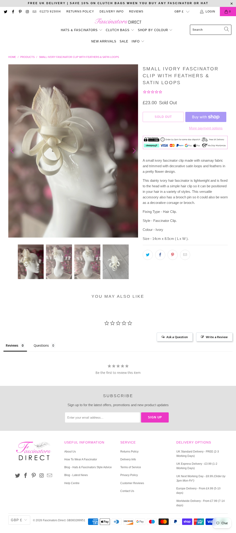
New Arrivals (103, 41)
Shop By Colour (153, 30)
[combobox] (210, 30)
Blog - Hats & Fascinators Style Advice (88, 467)
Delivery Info (112, 11)
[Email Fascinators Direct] (34, 11)
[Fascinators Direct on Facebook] (13, 11)
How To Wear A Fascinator (80, 459)
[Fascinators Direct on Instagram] (27, 11)
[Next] (133, 151)
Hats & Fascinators (79, 30)
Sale (124, 41)
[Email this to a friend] (185, 255)
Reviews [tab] (12, 345)
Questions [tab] (41, 345)
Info (136, 41)
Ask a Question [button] (177, 337)
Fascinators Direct (54, 520)
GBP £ (179, 11)
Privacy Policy (129, 475)
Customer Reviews (132, 483)
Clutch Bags (118, 30)
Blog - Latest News (76, 475)
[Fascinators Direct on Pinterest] (20, 11)
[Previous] (12, 151)
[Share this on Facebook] (160, 255)
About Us (70, 451)
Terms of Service (130, 467)
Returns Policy (80, 11)
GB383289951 (76, 520)
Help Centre (72, 483)
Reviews (136, 11)
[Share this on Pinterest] (173, 255)
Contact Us (127, 491)
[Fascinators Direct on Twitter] (5, 11)
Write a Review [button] (217, 337)
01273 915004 (50, 11)
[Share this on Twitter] (148, 255)
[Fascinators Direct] (118, 21)
